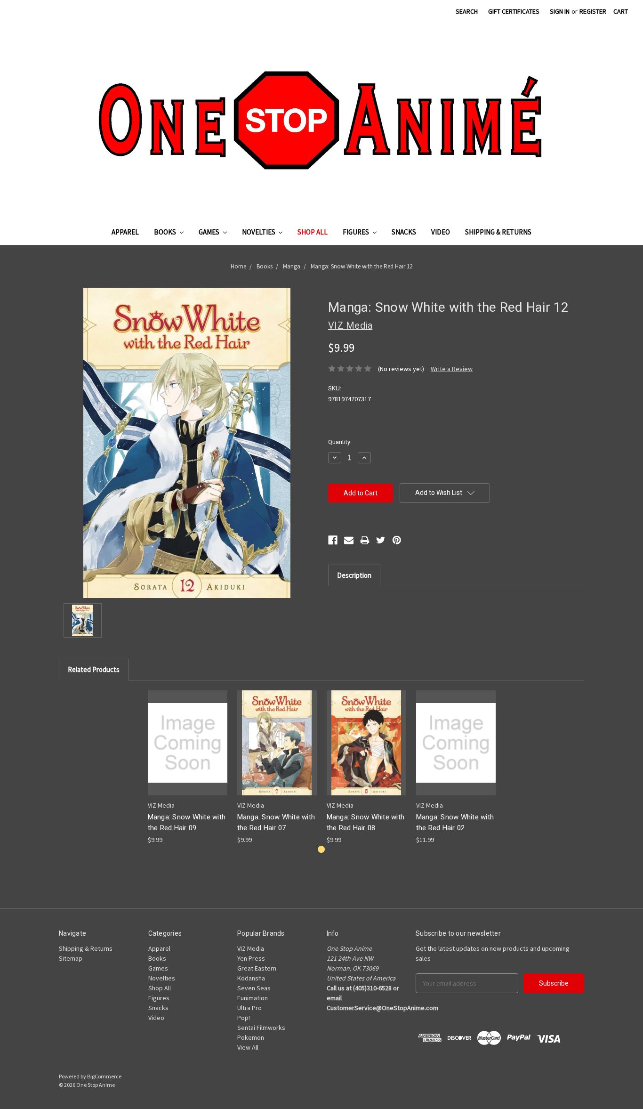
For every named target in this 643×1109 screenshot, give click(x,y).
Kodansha (251, 978)
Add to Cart (187, 750)
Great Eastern (256, 968)
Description (354, 575)
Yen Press (251, 958)
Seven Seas (254, 988)
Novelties (259, 231)
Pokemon (250, 1037)
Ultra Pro (249, 1008)
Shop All (312, 231)
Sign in (560, 11)
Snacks (404, 231)
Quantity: (340, 441)
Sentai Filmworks (261, 1027)
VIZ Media (250, 948)
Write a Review (452, 368)
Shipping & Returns (498, 231)
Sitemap (70, 958)
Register (592, 11)
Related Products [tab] (94, 669)
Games (210, 231)
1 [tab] (321, 849)
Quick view (187, 734)
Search (467, 11)
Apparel (125, 231)
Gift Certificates (513, 11)
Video (440, 231)
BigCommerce (104, 1076)
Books (165, 231)
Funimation (252, 998)
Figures (356, 231)
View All (247, 1047)
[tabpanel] (187, 767)
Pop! (243, 1017)
